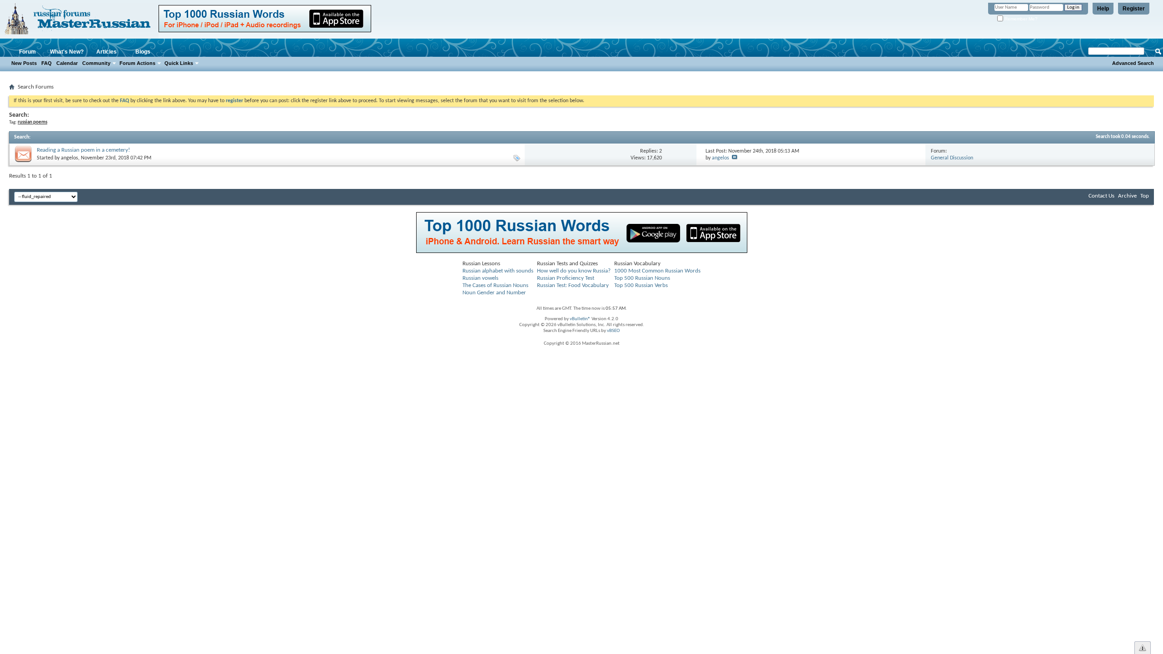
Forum (27, 52)
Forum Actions (137, 63)
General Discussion (952, 158)
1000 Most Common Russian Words (657, 271)
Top (1144, 196)
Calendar (67, 63)
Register (1134, 8)
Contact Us (1101, 196)
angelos (69, 158)
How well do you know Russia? (574, 271)
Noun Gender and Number (494, 293)
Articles (106, 52)
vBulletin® (580, 319)
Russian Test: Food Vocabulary (573, 285)
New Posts (24, 63)
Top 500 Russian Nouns (642, 278)
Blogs (142, 52)
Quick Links (178, 63)
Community (96, 63)
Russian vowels (480, 278)
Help (1103, 8)
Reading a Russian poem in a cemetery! (83, 150)
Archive (1127, 196)
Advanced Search (1133, 63)
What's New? (67, 52)
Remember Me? (1020, 18)
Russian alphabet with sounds (497, 271)
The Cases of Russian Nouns (495, 285)
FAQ (46, 63)
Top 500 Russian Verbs (641, 285)
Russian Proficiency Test (565, 278)
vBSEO (613, 330)
